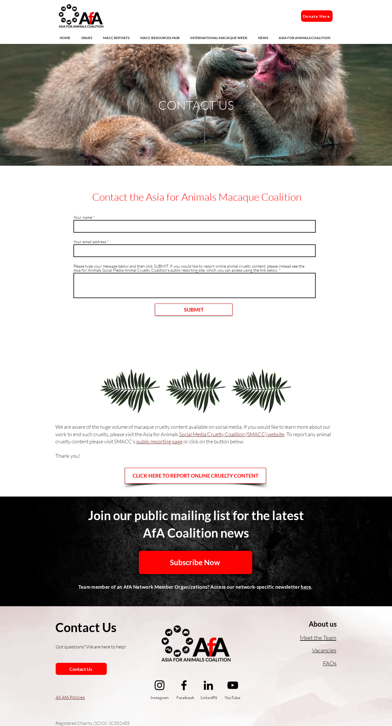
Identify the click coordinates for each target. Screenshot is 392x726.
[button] (88, 38)
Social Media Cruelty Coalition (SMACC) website (231, 434)
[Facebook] (184, 685)
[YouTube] (232, 685)
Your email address (89, 242)
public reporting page (159, 441)
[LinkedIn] (208, 685)
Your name (82, 217)
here (306, 587)
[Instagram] (159, 685)
